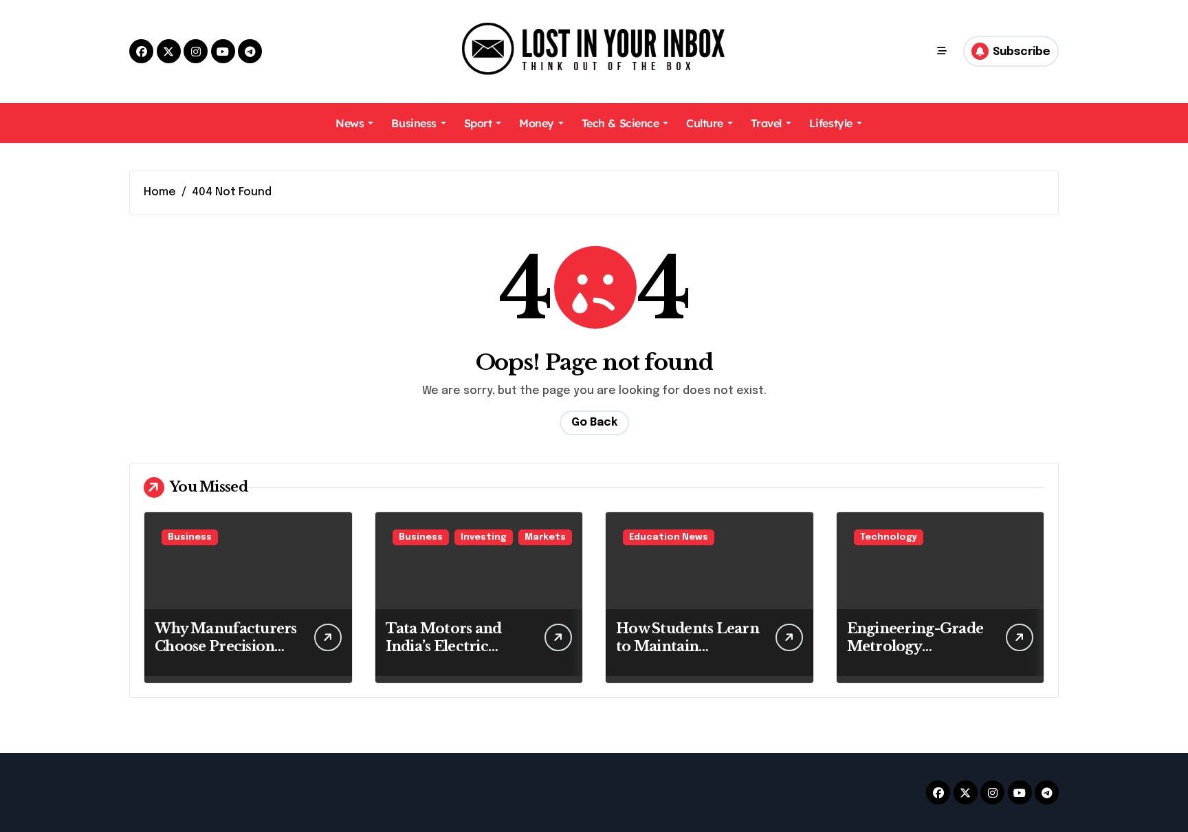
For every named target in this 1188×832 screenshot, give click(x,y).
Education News (668, 537)
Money (536, 123)
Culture (704, 123)
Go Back (594, 422)
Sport (478, 123)
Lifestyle (830, 123)
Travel (766, 123)
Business (413, 123)
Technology (888, 537)
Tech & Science (620, 123)
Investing (484, 537)
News (350, 123)
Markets (545, 537)
